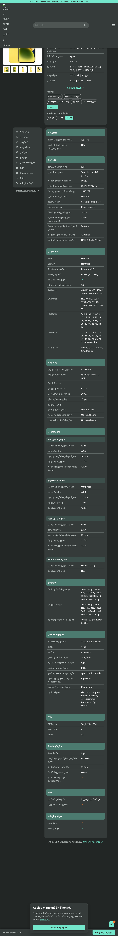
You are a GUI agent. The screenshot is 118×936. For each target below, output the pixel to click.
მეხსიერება (24, 172)
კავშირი (22, 142)
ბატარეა (23, 147)
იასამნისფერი (89, 102)
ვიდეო (21, 157)
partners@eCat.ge (80, 1)
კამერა (22, 152)
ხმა (20, 178)
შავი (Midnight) (54, 96)
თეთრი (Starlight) (72, 96)
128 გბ (51, 118)
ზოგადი (22, 131)
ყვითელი (52, 107)
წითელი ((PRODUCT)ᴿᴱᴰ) (58, 102)
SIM (20, 167)
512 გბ (69, 118)
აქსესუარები (25, 183)
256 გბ (60, 118)
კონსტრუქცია (25, 162)
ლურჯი (75, 102)
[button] (113, 25)
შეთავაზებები (104, 932)
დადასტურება (59, 927)
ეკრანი (22, 137)
